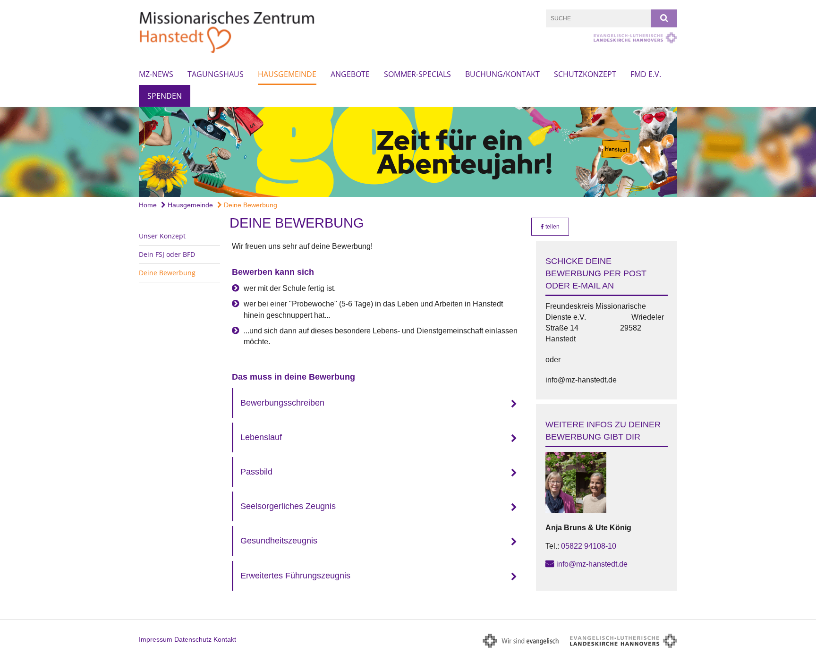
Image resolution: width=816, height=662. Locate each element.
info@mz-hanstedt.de (592, 564)
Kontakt (224, 639)
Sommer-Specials (417, 74)
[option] (408, 152)
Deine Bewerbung (249, 205)
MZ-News (156, 74)
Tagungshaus (215, 74)
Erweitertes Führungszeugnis (295, 575)
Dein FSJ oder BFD (167, 254)
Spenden (164, 96)
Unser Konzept (162, 235)
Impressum (155, 639)
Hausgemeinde (287, 74)
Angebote (350, 74)
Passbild (256, 471)
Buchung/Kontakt (502, 74)
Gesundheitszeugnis (278, 540)
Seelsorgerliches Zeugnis (288, 506)
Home (148, 205)
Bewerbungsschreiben (282, 402)
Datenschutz (193, 639)
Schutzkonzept (585, 74)
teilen (552, 226)
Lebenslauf (261, 437)
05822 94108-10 (588, 546)
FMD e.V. (645, 74)
